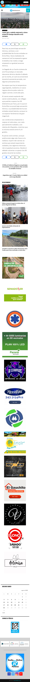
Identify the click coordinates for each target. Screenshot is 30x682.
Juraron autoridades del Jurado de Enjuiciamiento (11, 227)
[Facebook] (9, 673)
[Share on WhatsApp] (23, 44)
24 (4, 608)
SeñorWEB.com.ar (17, 680)
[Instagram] (17, 673)
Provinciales (5, 30)
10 (4, 602)
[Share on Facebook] (6, 44)
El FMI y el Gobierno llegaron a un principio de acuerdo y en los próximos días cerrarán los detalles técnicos (15, 167)
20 (15, 605)
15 (22, 602)
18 (7, 605)
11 (7, 602)
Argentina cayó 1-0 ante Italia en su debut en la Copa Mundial (15, 176)
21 (18, 605)
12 (11, 602)
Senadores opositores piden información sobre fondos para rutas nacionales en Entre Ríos (14, 249)
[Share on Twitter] (15, 44)
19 (11, 605)
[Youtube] (20, 673)
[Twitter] (13, 673)
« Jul (3, 612)
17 (4, 605)
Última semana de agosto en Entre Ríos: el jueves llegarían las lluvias (13, 204)
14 (18, 602)
